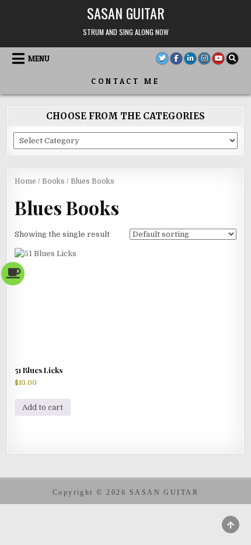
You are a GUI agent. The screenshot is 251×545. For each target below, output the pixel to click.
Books (53, 181)
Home (25, 181)
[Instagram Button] (204, 58)
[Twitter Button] (162, 58)
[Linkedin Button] (190, 58)
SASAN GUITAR (126, 12)
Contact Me (125, 81)
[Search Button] (232, 58)
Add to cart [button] (42, 407)
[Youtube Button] (218, 58)
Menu (39, 58)
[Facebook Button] (176, 58)
